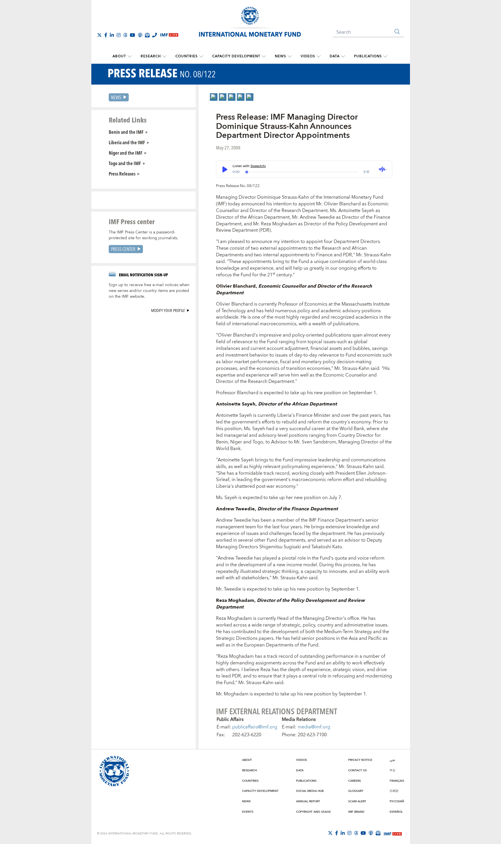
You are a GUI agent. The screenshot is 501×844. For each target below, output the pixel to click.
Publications (368, 56)
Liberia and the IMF (127, 142)
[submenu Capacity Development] (263, 56)
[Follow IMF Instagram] (119, 35)
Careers (354, 780)
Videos (308, 56)
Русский (397, 801)
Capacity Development (236, 56)
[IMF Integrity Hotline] (154, 35)
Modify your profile (168, 310)
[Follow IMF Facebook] (105, 35)
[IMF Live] (393, 833)
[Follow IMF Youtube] (132, 35)
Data (335, 56)
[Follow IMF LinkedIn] (112, 35)
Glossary (355, 791)
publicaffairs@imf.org (254, 727)
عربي (392, 760)
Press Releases (122, 173)
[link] (213, 97)
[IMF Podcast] (140, 35)
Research (151, 56)
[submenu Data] (343, 56)
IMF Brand (356, 811)
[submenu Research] (164, 56)
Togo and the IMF (125, 163)
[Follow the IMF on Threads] (125, 35)
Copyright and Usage (313, 811)
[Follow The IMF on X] (99, 35)
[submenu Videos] (318, 56)
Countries (186, 56)
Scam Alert (357, 801)
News (280, 56)
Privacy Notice (360, 760)
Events (247, 811)
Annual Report (308, 801)
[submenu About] (129, 56)
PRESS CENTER (123, 249)
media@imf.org (314, 727)
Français (397, 780)
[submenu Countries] (201, 56)
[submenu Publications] (385, 56)
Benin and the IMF (126, 132)
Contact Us (357, 770)
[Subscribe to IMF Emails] (147, 35)
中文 (392, 770)
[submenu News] (289, 56)
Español (396, 811)
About (119, 56)
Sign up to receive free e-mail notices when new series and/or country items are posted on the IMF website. (149, 291)
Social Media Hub (310, 791)
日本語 (394, 791)
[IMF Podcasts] (371, 833)
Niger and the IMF (125, 152)
